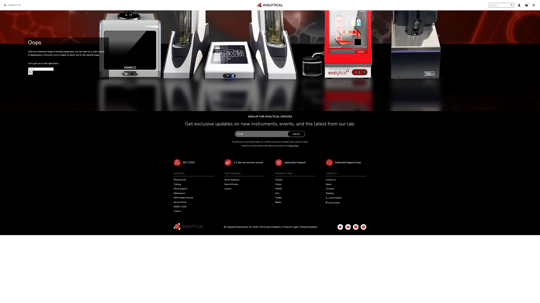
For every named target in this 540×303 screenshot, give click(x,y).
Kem (277, 193)
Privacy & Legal (290, 227)
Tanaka (278, 198)
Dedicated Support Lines (348, 162)
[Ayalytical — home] (270, 5)
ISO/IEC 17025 (180, 207)
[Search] (512, 5)
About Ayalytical (231, 180)
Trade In (177, 211)
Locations (330, 189)
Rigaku (278, 202)
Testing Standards (308, 227)
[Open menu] (534, 5)
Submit (296, 134)
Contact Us (331, 180)
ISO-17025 (189, 162)
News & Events (231, 184)
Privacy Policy (293, 146)
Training (177, 184)
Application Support (295, 162)
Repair (329, 184)
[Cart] (526, 5)
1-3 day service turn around (248, 162)
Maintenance (179, 193)
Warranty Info (180, 180)
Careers (227, 189)
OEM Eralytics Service (183, 198)
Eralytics (279, 180)
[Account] (519, 5)
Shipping (330, 193)
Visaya (278, 184)
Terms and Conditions (270, 227)
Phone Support (180, 189)
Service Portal (180, 202)
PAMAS (278, 189)
